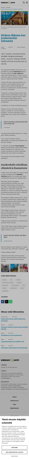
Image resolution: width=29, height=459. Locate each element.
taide (24, 285)
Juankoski (18, 279)
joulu (11, 279)
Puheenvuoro (4, 316)
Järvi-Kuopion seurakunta (7, 282)
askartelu (4, 279)
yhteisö (22, 288)
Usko (14, 404)
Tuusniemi (4, 288)
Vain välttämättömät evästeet (14, 452)
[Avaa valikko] (27, 2)
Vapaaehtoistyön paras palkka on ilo (12, 341)
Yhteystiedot (14, 416)
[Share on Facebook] (2, 301)
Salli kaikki (14, 447)
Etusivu (3, 7)
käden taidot (5, 285)
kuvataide (19, 282)
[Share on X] (6, 301)
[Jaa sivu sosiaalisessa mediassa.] (27, 249)
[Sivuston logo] (8, 2)
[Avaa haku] (24, 2)
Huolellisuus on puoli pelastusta (11, 335)
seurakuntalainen (15, 285)
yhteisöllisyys (5, 290)
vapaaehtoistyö (13, 288)
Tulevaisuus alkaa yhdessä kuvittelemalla (14, 348)
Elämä (8, 7)
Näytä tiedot (14, 456)
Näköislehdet (14, 408)
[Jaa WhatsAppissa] (10, 301)
